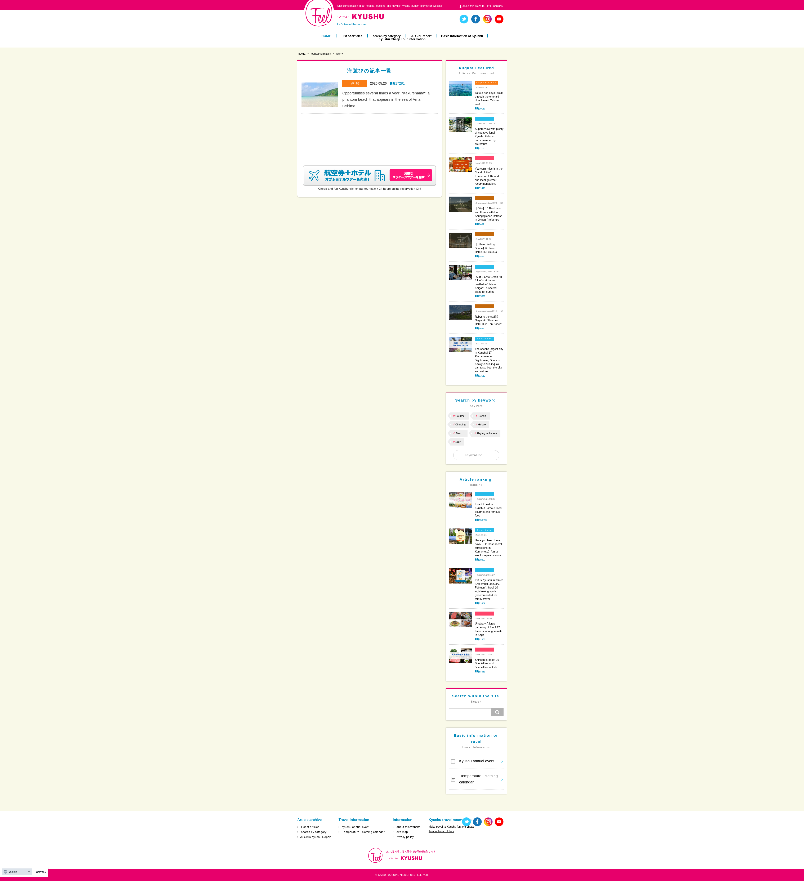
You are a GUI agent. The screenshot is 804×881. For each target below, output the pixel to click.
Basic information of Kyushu (462, 36)
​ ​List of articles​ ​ (352, 36)
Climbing (460, 424)
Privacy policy (405, 836)
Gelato (482, 424)
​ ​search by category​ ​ (386, 36)
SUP (458, 441)
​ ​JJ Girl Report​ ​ (421, 36)
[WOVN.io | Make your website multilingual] (40, 872)
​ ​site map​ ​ (402, 831)
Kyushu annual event (476, 761)
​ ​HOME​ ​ (326, 36)
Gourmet (460, 416)
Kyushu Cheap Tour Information (402, 39)
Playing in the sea (487, 433)
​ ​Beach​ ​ (459, 433)
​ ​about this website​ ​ (473, 6)
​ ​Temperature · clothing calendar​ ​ (478, 779)
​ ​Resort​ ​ (482, 416)
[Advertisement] (370, 134)
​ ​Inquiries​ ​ (498, 6)
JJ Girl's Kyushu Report (315, 836)
